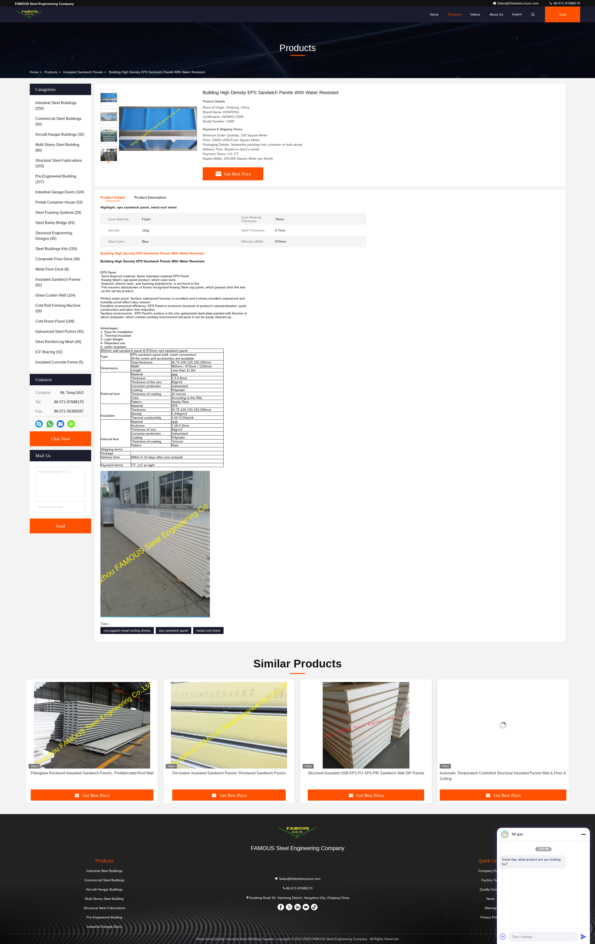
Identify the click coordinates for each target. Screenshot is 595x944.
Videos (475, 14)
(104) (59, 192)
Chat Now (60, 438)
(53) (59, 202)
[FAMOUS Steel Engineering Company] (29, 14)
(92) (57, 282)
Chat (562, 14)
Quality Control (491, 889)
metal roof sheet (208, 630)
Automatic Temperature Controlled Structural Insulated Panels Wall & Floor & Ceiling (366, 776)
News (490, 899)
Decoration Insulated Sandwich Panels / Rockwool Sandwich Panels (92, 773)
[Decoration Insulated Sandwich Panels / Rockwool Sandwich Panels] (92, 725)
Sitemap (491, 908)
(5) (59, 362)
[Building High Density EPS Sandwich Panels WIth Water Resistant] (158, 128)
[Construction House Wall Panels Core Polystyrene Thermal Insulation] (503, 725)
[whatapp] (50, 424)
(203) (58, 163)
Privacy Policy (490, 917)
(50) (58, 121)
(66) (58, 342)
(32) (59, 134)
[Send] (583, 936)
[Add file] (503, 936)
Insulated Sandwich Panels (83, 72)
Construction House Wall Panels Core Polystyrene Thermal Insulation (503, 773)
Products (454, 14)
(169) (54, 321)
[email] (60, 424)
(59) (58, 308)
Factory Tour (490, 880)
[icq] (71, 424)
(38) (57, 259)
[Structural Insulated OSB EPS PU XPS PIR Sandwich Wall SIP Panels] (229, 725)
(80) (57, 147)
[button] (109, 161)
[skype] (39, 424)
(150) (56, 249)
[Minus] (583, 834)
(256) (55, 105)
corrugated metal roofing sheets (127, 630)
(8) (52, 269)
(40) (53, 236)
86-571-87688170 (566, 3)
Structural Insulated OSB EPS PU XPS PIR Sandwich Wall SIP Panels (229, 773)
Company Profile (490, 871)
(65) (55, 223)
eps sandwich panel (173, 630)
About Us (496, 14)
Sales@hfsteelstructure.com (518, 3)
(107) (55, 179)
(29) (58, 213)
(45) (59, 331)
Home (434, 14)
